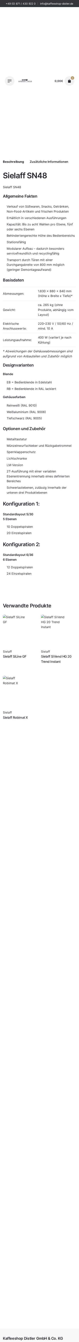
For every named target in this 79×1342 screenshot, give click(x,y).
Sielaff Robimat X (15, 717)
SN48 (17, 187)
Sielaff (26, 1332)
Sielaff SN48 (30, 1328)
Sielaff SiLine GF (14, 656)
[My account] (48, 81)
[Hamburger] (9, 81)
